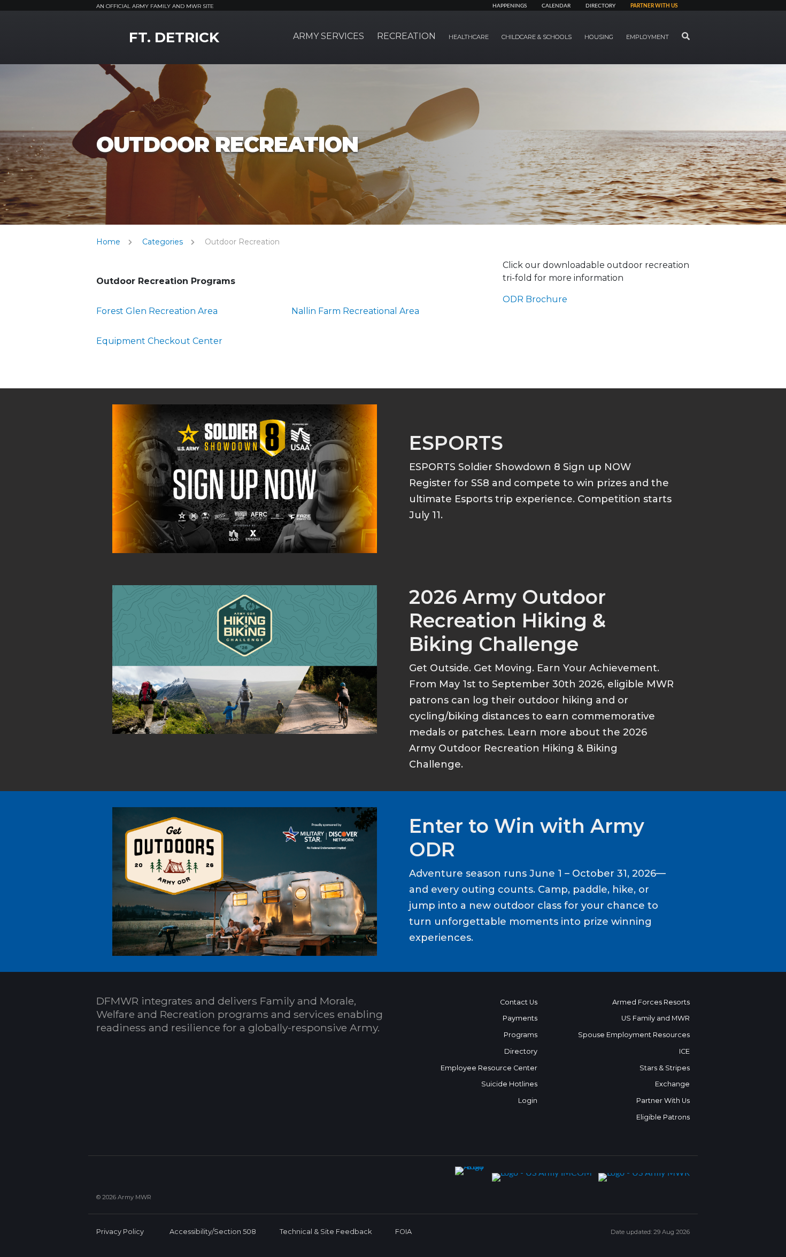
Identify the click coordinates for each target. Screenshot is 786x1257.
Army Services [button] (328, 36)
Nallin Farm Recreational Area (355, 311)
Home (108, 242)
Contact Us (518, 1002)
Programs (520, 1035)
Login (527, 1101)
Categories (162, 242)
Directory (600, 6)
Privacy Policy (120, 1232)
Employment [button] (647, 37)
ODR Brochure (535, 299)
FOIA (403, 1232)
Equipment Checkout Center (159, 341)
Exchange (672, 1084)
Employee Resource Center (489, 1068)
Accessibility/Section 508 (212, 1232)
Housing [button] (598, 37)
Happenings (509, 6)
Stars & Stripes (664, 1068)
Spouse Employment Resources (634, 1035)
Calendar (556, 6)
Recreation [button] (406, 36)
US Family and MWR (655, 1018)
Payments (520, 1018)
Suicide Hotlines (509, 1084)
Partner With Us (663, 1101)
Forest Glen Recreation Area (157, 311)
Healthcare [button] (469, 37)
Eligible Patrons (663, 1117)
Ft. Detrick (174, 37)
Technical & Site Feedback (326, 1232)
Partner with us (653, 6)
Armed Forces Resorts (651, 1002)
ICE (684, 1051)
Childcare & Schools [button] (537, 37)
